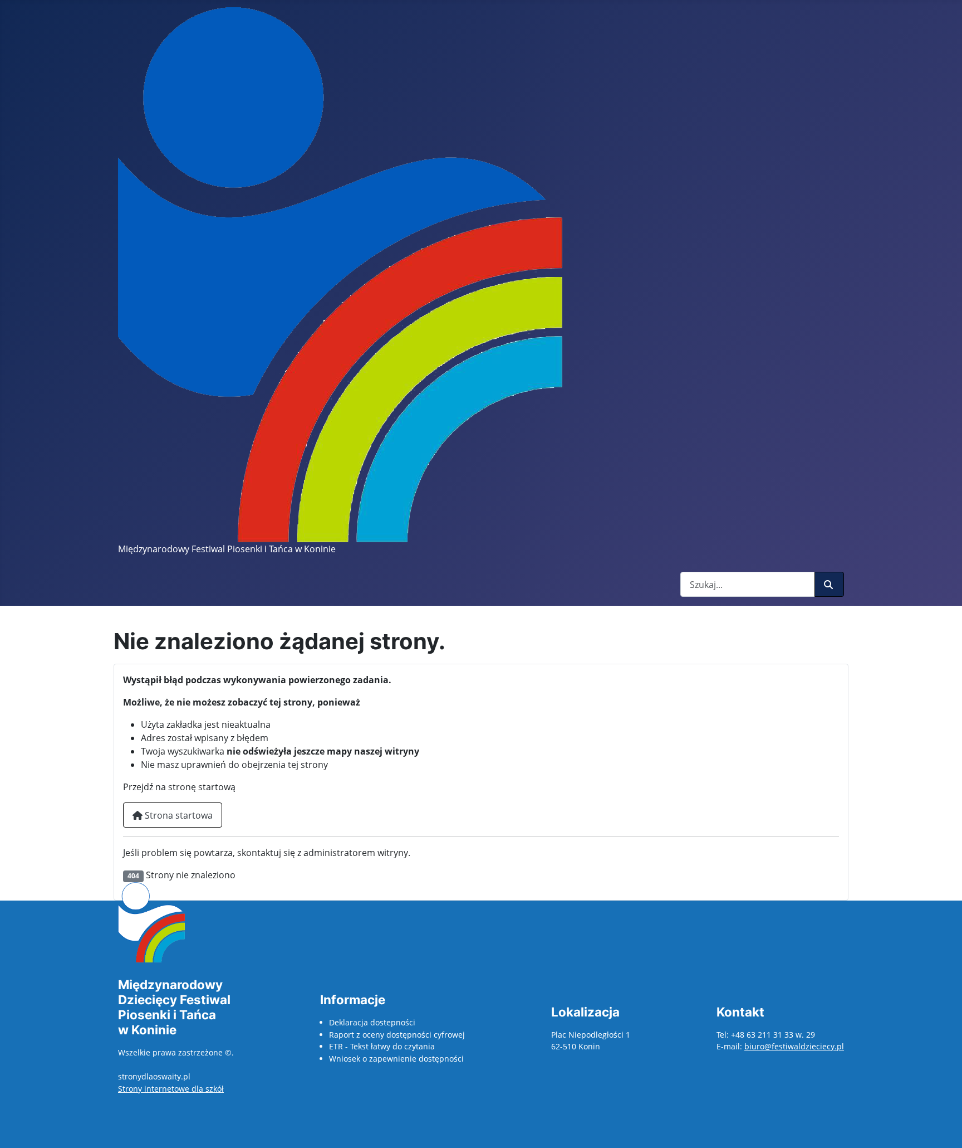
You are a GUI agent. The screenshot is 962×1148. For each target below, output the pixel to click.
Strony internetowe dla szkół (171, 1088)
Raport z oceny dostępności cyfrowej (397, 1034)
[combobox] (747, 584)
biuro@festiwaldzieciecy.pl (794, 1046)
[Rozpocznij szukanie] (829, 584)
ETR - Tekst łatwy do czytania (382, 1046)
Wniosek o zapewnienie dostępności (396, 1058)
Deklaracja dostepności (372, 1022)
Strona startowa (178, 815)
